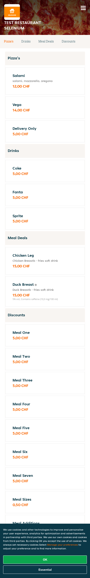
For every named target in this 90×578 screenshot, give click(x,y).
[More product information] (36, 284)
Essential (45, 569)
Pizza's (8, 41)
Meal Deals (46, 41)
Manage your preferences (62, 544)
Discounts (68, 41)
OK (45, 559)
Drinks (26, 41)
